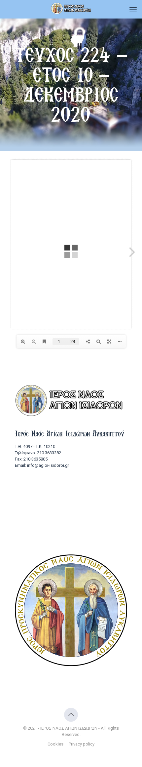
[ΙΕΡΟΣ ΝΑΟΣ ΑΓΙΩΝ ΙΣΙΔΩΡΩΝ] (71, 8)
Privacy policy (81, 744)
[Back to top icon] (71, 715)
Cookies (55, 744)
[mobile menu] (133, 10)
